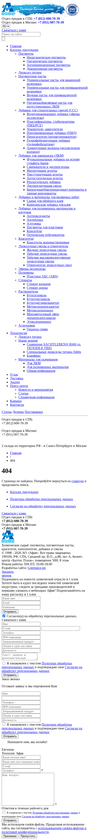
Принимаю (10, 836)
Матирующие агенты (42, 170)
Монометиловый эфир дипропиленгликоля (43, 316)
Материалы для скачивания (38, 359)
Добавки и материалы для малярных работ (48, 197)
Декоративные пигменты (45, 68)
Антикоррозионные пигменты (48, 65)
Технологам (18, 333)
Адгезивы (34, 223)
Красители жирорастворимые (48, 242)
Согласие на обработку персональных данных (43, 506)
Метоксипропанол (40, 310)
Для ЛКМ (34, 363)
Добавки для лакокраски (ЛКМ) (41, 155)
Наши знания (27, 340)
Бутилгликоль (36, 295)
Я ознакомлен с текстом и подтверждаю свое (42, 667)
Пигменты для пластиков (45, 227)
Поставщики (34, 412)
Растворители (28, 291)
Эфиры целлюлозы (32, 269)
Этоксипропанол (39, 321)
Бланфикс (34, 355)
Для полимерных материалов (48, 367)
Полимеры (26, 272)
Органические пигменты (45, 61)
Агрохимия (26, 325)
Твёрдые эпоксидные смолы (47, 253)
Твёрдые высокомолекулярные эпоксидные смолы (49, 259)
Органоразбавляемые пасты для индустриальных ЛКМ (49, 104)
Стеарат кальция (38, 284)
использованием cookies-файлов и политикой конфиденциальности (44, 830)
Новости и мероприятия (35, 389)
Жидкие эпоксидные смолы (47, 250)
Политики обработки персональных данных (55, 812)
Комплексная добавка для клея (49, 204)
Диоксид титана (29, 72)
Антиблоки (35, 219)
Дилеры (18, 412)
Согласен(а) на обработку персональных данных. (41, 616)
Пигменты (25, 53)
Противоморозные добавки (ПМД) (52, 133)
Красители (34, 231)
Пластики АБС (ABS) (42, 276)
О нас (14, 374)
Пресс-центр (19, 386)
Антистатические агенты (45, 178)
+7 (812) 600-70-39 (47, 18)
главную (78, 481)
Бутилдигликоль (38, 299)
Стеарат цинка (37, 287)
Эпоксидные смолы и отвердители (43, 246)
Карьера (16, 401)
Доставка (16, 378)
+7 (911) (51, 22)
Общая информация (41, 370)
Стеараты (25, 280)
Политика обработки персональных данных (41, 499)
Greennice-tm (37, 568)
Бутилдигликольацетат (43, 303)
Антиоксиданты (38, 216)
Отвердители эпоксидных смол (49, 265)
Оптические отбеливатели (45, 235)
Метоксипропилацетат (43, 306)
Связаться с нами (14, 30)
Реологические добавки (44, 182)
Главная (15, 46)
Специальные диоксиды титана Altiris (54, 352)
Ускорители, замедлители (45, 129)
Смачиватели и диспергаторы (48, 167)
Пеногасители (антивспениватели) (52, 136)
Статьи (23, 393)
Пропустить (28, 836)
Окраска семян (37, 329)
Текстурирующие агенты (45, 174)
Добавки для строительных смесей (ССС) (48, 110)
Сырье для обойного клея (45, 201)
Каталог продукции (24, 50)
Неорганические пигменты (46, 57)
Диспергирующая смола (44, 186)
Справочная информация (36, 397)
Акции (15, 382)
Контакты (17, 404)
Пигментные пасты (32, 76)
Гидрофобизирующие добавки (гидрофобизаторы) (48, 142)
